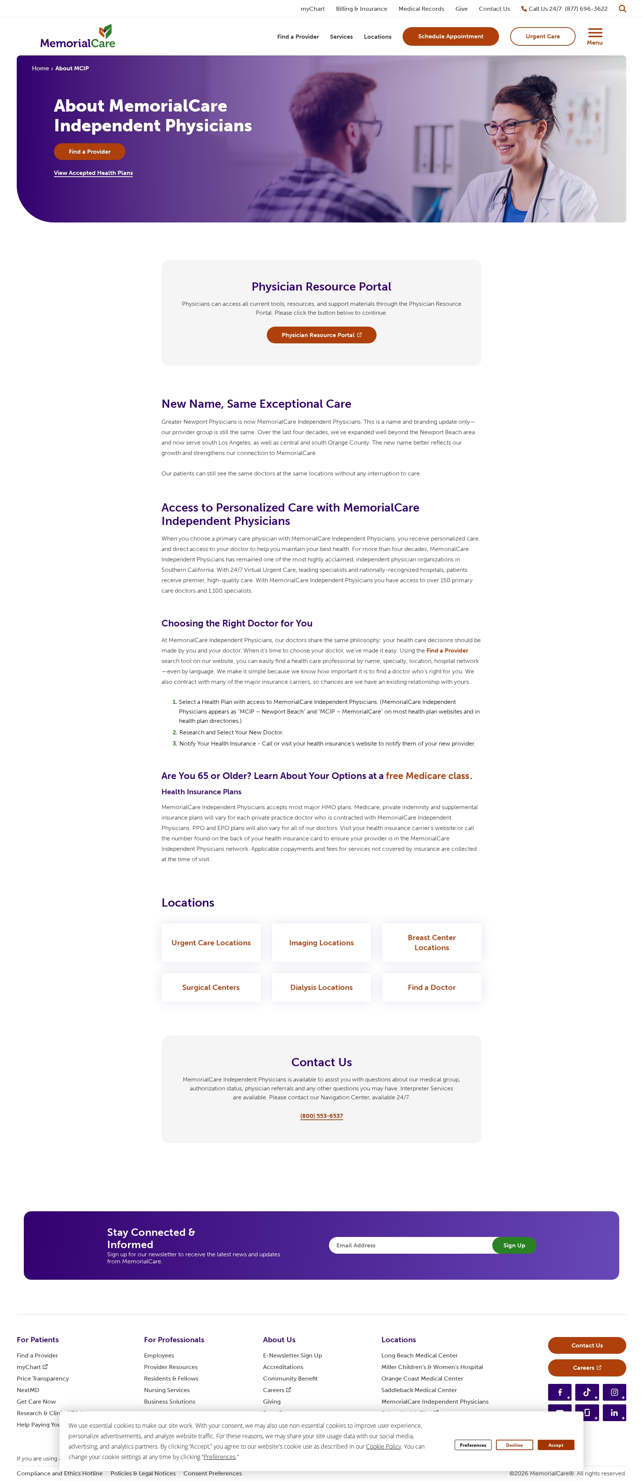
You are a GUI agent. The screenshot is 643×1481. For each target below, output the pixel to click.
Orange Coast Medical (422, 1378)
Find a (447, 650)
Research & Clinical (50, 1413)
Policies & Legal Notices (143, 1473)
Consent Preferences (212, 1473)
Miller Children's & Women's (432, 1367)
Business (169, 1401)
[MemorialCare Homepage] (78, 36)
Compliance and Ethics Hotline (60, 1473)
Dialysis (321, 987)
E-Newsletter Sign (292, 1355)
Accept (555, 1445)
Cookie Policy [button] (383, 1446)
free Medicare (427, 776)
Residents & (171, 1378)
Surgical (211, 987)
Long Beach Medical (419, 1355)
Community (290, 1378)
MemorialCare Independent (435, 1401)
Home (40, 68)
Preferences (473, 1445)
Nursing (167, 1390)
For (38, 1339)
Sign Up (514, 1245)
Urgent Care (211, 942)
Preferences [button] (220, 1457)
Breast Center (432, 942)
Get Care (36, 1401)
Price (43, 1378)
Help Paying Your (45, 1424)
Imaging (321, 942)
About (279, 1339)
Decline (514, 1445)
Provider (171, 1367)
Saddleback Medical (419, 1390)
